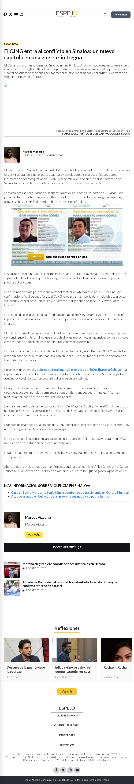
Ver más (34, 534)
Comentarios (64, 547)
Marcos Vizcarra (38, 517)
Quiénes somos (67, 715)
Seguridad (11, 43)
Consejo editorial (67, 725)
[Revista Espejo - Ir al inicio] (67, 708)
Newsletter (120, 14)
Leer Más (35, 256)
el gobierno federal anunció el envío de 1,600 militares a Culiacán (77, 370)
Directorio (67, 735)
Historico (67, 745)
